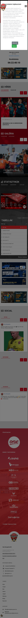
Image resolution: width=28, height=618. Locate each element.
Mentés (14, 46)
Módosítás (15, 43)
